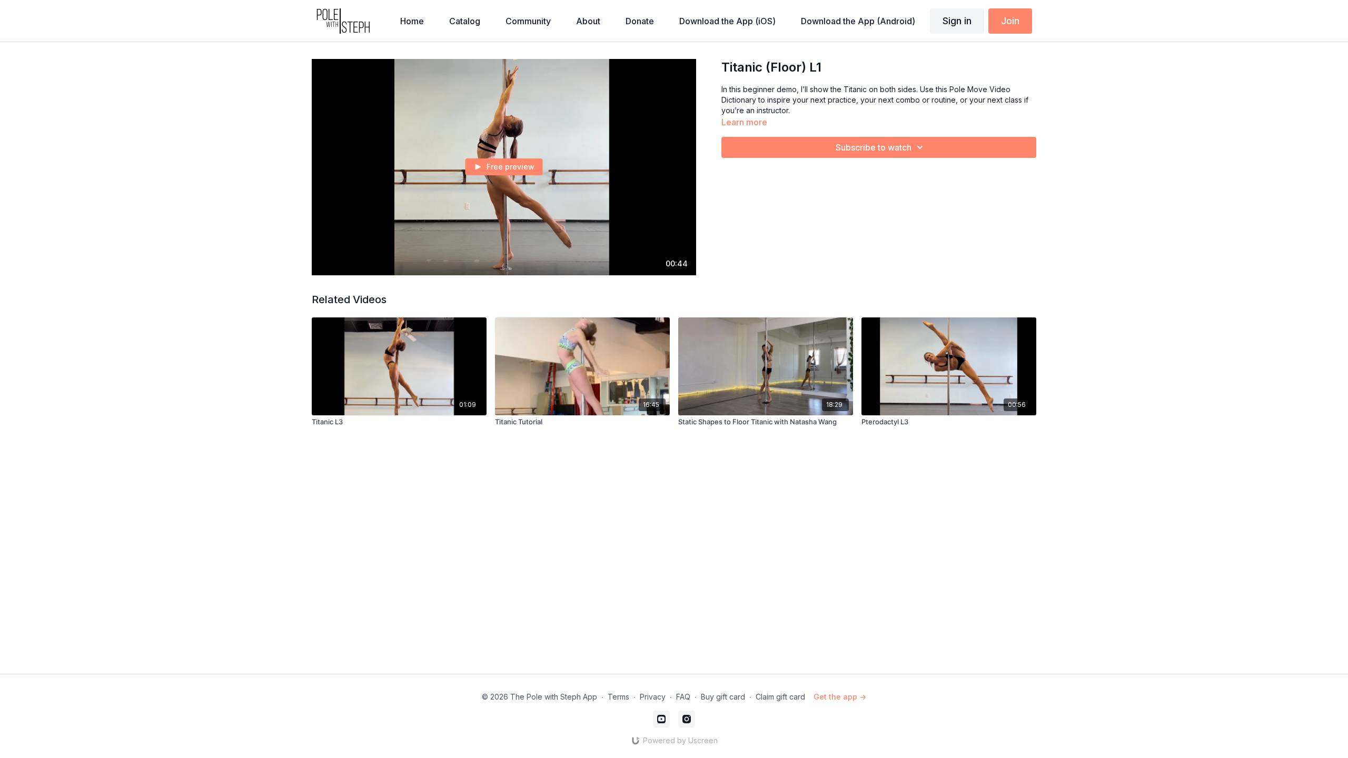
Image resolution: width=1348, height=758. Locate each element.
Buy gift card (723, 696)
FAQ (683, 696)
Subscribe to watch (873, 147)
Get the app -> (840, 696)
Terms (618, 696)
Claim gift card (780, 696)
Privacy (653, 696)
